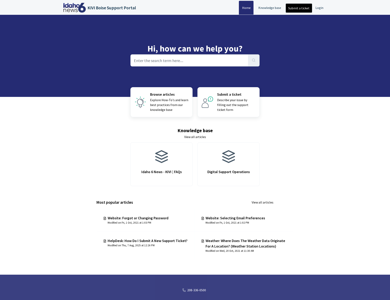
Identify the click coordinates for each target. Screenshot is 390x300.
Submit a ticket (299, 8)
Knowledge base (269, 8)
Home (246, 8)
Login (319, 8)
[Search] (254, 60)
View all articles (195, 137)
